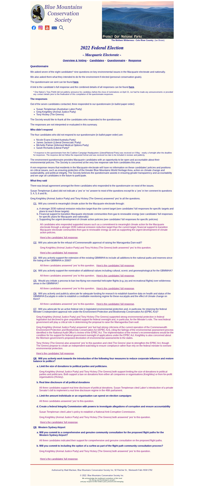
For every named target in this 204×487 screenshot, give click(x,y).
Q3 (34, 258)
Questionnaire (116, 60)
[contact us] (54, 29)
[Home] (56, 23)
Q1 (34, 203)
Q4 (34, 270)
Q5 (34, 280)
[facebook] (34, 29)
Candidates (97, 60)
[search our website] (61, 29)
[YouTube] (47, 29)
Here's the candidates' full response (59, 237)
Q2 (34, 242)
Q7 (34, 309)
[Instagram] (40, 29)
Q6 (34, 293)
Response (134, 60)
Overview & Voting (74, 60)
